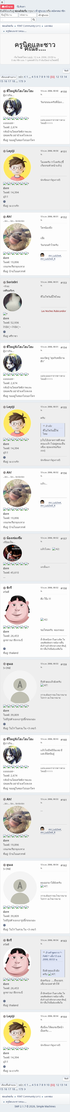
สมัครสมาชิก (58, 11)
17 (9, 81)
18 (13, 81)
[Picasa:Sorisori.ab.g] (4, 331)
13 (61, 76)
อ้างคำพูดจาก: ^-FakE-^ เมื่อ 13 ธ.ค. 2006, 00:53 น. (52, 956)
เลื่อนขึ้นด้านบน (8, 1085)
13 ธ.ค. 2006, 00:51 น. (49, 218)
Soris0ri (12, 282)
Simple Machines (45, 1106)
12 (57, 76)
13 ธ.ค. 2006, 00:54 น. (49, 866)
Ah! (9, 216)
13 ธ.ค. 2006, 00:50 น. (49, 92)
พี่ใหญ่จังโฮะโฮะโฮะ (20, 91)
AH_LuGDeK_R (48, 259)
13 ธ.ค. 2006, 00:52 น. (49, 474)
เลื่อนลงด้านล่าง (8, 77)
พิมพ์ (66, 70)
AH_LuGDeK (55, 255)
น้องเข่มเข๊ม (14, 538)
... (30, 76)
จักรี (9, 588)
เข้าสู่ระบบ (40, 11)
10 (47, 76)
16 (5, 81)
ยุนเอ (10, 664)
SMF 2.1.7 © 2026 (25, 1106)
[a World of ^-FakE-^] (4, 724)
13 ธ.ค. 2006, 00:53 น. (49, 665)
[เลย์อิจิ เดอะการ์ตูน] (4, 201)
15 (1, 81)
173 (21, 81)
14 (65, 76)
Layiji (11, 151)
